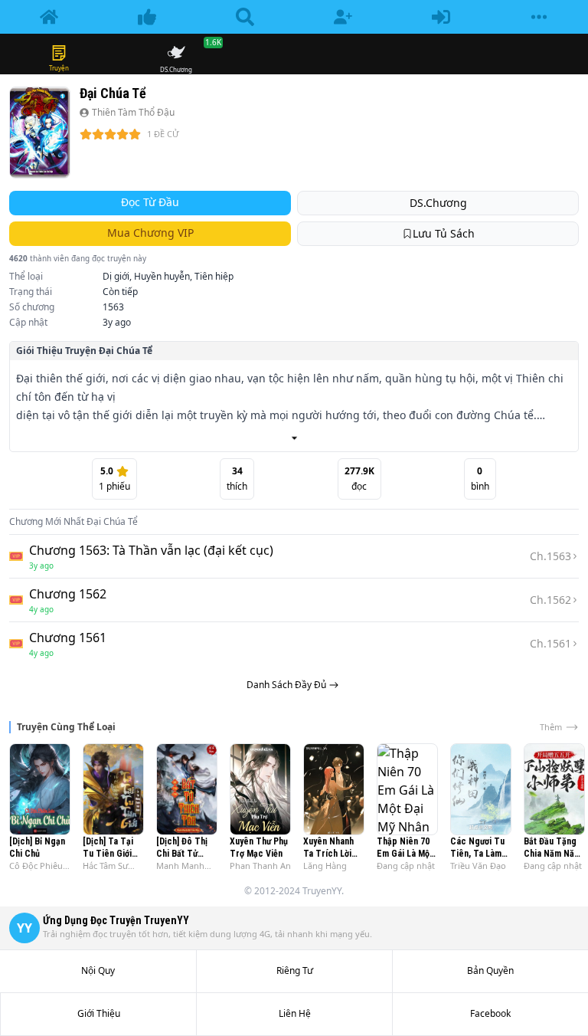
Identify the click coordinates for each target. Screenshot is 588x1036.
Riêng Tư (294, 971)
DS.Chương (438, 202)
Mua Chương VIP (150, 232)
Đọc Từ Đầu (150, 202)
